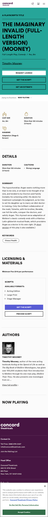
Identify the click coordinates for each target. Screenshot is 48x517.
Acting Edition (13, 291)
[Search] (32, 3)
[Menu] (43, 3)
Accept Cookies (24, 512)
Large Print (12, 295)
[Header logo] (7, 4)
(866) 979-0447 (15, 444)
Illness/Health (11, 240)
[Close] (45, 486)
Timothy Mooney (12, 63)
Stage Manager (14, 299)
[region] (24, 500)
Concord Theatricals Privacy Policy (24, 500)
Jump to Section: (9, 98)
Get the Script (24, 80)
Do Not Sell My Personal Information (24, 505)
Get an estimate (24, 87)
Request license (24, 73)
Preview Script (24, 314)
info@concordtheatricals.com (13, 447)
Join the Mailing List (9, 451)
